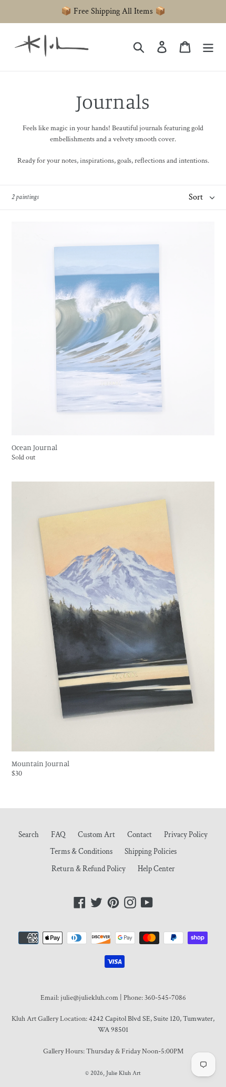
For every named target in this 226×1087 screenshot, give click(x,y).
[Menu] (208, 47)
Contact (139, 835)
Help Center (156, 869)
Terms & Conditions (81, 851)
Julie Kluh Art (123, 1073)
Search (28, 835)
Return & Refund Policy (89, 869)
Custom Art (96, 835)
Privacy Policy (186, 835)
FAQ (58, 835)
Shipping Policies (151, 851)
